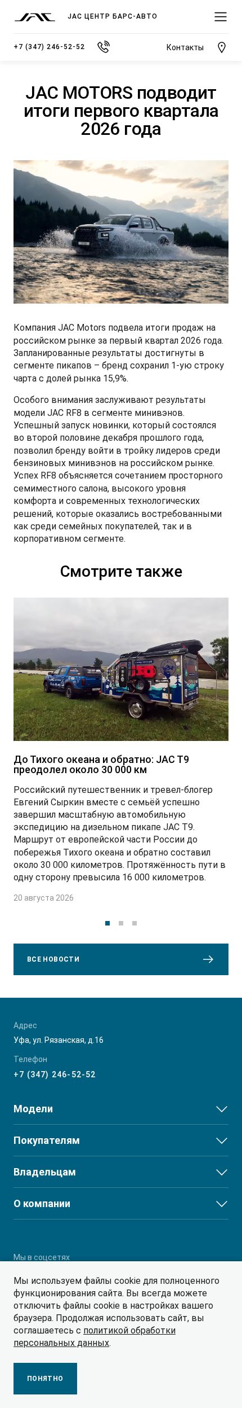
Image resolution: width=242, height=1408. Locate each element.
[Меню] (220, 17)
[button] (107, 923)
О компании (42, 1203)
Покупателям (47, 1140)
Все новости (53, 959)
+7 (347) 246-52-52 (55, 1074)
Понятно (45, 1379)
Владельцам (45, 1172)
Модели (33, 1109)
